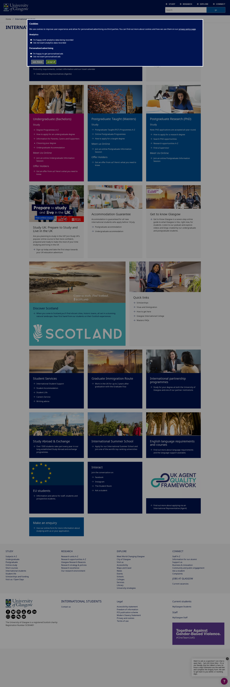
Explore (204, 4)
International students (16, 570)
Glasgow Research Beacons (73, 562)
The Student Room (103, 486)
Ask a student (101, 490)
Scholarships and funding (17, 576)
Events (120, 573)
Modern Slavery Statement (129, 615)
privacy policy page (187, 29)
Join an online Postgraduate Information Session (113, 150)
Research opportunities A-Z (165, 143)
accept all (51, 62)
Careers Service (43, 397)
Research (187, 4)
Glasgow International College (150, 316)
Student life (11, 573)
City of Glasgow (124, 559)
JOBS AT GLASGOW (182, 578)
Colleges (120, 579)
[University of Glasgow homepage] (16, 7)
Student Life (41, 392)
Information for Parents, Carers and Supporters (57, 138)
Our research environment (73, 570)
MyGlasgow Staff (179, 617)
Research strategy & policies (74, 565)
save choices (38, 62)
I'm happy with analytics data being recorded (53, 40)
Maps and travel (124, 568)
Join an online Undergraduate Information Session (55, 159)
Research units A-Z (69, 556)
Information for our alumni (184, 559)
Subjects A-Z (11, 556)
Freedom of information (127, 609)
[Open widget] (224, 681)
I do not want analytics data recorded (49, 42)
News (119, 570)
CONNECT (177, 551)
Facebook (99, 477)
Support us (177, 562)
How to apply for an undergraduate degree (55, 134)
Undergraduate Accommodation (50, 147)
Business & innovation (182, 565)
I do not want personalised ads (46, 56)
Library (120, 585)
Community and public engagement (188, 568)
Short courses (12, 568)
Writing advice (42, 401)
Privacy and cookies (125, 618)
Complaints (177, 573)
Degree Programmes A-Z (47, 130)
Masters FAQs (143, 320)
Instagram (99, 481)
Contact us (66, 606)
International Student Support (50, 383)
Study (172, 4)
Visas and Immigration (147, 307)
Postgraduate (12, 562)
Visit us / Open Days (15, 579)
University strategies (126, 588)
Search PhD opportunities (165, 139)
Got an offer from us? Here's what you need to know (57, 172)
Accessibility (122, 565)
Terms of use (123, 621)
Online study (11, 565)
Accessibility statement (127, 606)
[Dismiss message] (227, 658)
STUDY (9, 551)
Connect (220, 4)
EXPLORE (122, 551)
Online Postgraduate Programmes (110, 134)
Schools (120, 576)
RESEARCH (67, 551)
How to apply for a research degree (169, 134)
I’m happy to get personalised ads (48, 53)
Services (120, 582)
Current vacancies (180, 583)
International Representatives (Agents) (54, 74)
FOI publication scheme (127, 612)
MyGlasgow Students (181, 606)
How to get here (144, 311)
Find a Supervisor (161, 148)
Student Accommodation (47, 388)
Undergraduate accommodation (109, 231)
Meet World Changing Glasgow (131, 556)
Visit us (120, 562)
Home (8, 19)
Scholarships (142, 302)
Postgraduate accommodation (108, 227)
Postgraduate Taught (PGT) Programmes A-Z (115, 129)
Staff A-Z (176, 556)
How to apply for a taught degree (110, 138)
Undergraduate (12, 559)
